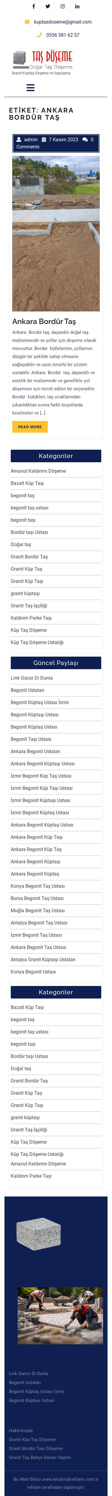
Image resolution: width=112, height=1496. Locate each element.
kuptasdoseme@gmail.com (63, 22)
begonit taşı (23, 520)
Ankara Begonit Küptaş (35, 874)
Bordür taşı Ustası (29, 532)
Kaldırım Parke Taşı (31, 618)
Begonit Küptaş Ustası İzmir (40, 702)
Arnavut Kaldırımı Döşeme (38, 471)
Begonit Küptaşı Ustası (35, 715)
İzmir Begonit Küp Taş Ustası (41, 776)
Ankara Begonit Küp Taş (36, 849)
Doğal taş (21, 544)
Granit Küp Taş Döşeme (32, 1439)
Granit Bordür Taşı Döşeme (36, 1448)
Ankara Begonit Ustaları (35, 751)
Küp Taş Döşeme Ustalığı (37, 642)
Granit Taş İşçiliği (29, 606)
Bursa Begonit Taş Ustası (37, 898)
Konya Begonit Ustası (33, 972)
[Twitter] (48, 6)
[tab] (30, 87)
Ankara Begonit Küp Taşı (37, 837)
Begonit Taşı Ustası (31, 739)
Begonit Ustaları (27, 690)
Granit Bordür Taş (29, 557)
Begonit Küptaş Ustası (34, 727)
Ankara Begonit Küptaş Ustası (42, 825)
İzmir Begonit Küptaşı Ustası (40, 800)
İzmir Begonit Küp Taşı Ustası (42, 788)
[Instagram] (63, 6)
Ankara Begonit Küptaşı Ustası (43, 764)
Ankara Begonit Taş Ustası (38, 947)
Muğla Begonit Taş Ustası (38, 910)
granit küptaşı (25, 593)
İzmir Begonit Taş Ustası (36, 935)
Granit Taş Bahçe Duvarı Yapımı (40, 1457)
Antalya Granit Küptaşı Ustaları (43, 959)
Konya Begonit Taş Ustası (38, 886)
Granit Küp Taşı (27, 581)
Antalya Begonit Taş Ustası (39, 923)
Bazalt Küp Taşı (27, 483)
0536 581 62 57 (62, 35)
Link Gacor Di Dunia (32, 678)
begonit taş (22, 495)
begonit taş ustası (29, 508)
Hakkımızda (21, 1430)
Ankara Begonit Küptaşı (35, 861)
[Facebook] (34, 6)
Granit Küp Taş (26, 569)
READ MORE (33, 428)
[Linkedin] (77, 6)
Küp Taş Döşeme (29, 630)
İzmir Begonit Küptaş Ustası (40, 812)
